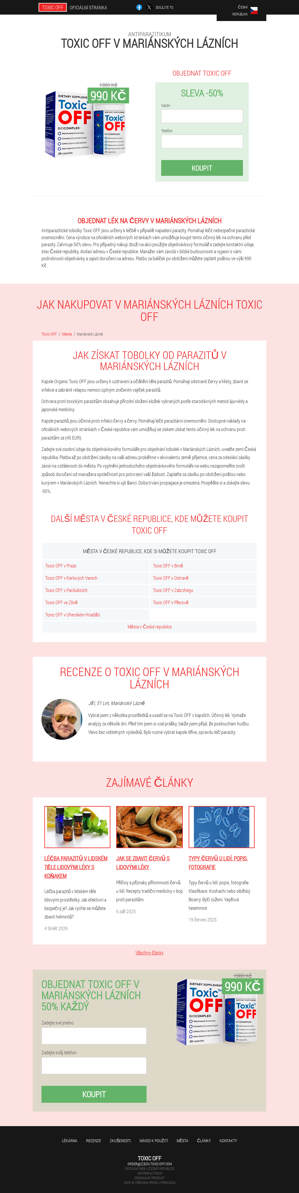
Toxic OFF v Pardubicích (66, 590)
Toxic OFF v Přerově (171, 602)
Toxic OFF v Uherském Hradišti (72, 615)
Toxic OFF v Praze (60, 565)
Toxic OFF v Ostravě (171, 578)
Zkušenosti (120, 1140)
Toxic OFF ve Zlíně (61, 602)
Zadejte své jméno (57, 1022)
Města (182, 1140)
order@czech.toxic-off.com (150, 1163)
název (165, 105)
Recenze (93, 1140)
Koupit (202, 168)
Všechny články (149, 952)
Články (204, 1140)
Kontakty (228, 1140)
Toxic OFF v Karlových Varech (71, 578)
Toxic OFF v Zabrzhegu (173, 590)
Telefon (167, 131)
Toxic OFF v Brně (168, 565)
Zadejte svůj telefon (59, 1052)
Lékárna (69, 1140)
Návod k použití (154, 1140)
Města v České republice (150, 627)
